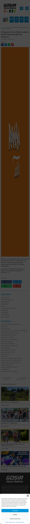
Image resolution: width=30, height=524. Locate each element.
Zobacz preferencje (15, 518)
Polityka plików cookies (10, 522)
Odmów (15, 514)
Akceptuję (15, 510)
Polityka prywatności (20, 522)
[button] (28, 495)
